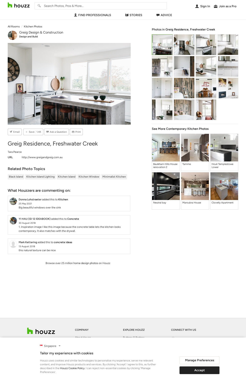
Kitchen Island (66, 176)
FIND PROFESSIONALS (94, 15)
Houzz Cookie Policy (72, 368)
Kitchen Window (89, 176)
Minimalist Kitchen (114, 176)
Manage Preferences (199, 360)
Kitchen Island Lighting (40, 176)
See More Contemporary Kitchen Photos (180, 129)
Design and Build (28, 36)
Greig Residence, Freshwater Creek (190, 29)
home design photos (85, 263)
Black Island (16, 176)
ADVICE (166, 15)
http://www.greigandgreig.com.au (42, 157)
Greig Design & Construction (41, 32)
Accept (199, 370)
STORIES (136, 15)
